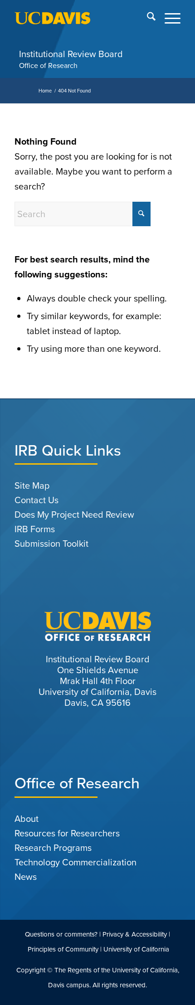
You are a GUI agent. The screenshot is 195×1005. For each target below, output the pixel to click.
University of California (136, 949)
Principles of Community (63, 949)
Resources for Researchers (67, 833)
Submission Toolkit (51, 543)
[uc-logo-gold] (81, 18)
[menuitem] (147, 18)
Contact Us (36, 500)
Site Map (32, 485)
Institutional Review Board (71, 54)
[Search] (147, 18)
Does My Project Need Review (74, 514)
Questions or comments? (61, 934)
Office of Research (48, 65)
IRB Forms (35, 529)
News (26, 877)
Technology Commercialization (75, 862)
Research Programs (53, 847)
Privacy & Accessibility (134, 934)
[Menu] (168, 18)
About (27, 818)
